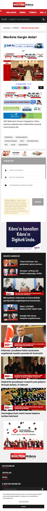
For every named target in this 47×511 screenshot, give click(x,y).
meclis (13, 145)
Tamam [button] (23, 506)
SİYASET (16, 28)
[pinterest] (22, 88)
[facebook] (13, 88)
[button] (45, 12)
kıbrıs (22, 141)
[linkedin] (19, 88)
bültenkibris (9, 137)
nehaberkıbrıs (23, 145)
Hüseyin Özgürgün (11, 141)
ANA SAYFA (11, 12)
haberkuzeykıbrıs (21, 137)
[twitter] (16, 88)
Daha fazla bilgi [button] (24, 501)
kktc (6, 145)
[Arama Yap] (43, 19)
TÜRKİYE (33, 12)
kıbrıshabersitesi (32, 141)
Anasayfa (6, 28)
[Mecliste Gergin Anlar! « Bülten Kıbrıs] (23, 4)
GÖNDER (37, 202)
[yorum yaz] (28, 88)
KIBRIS (22, 12)
